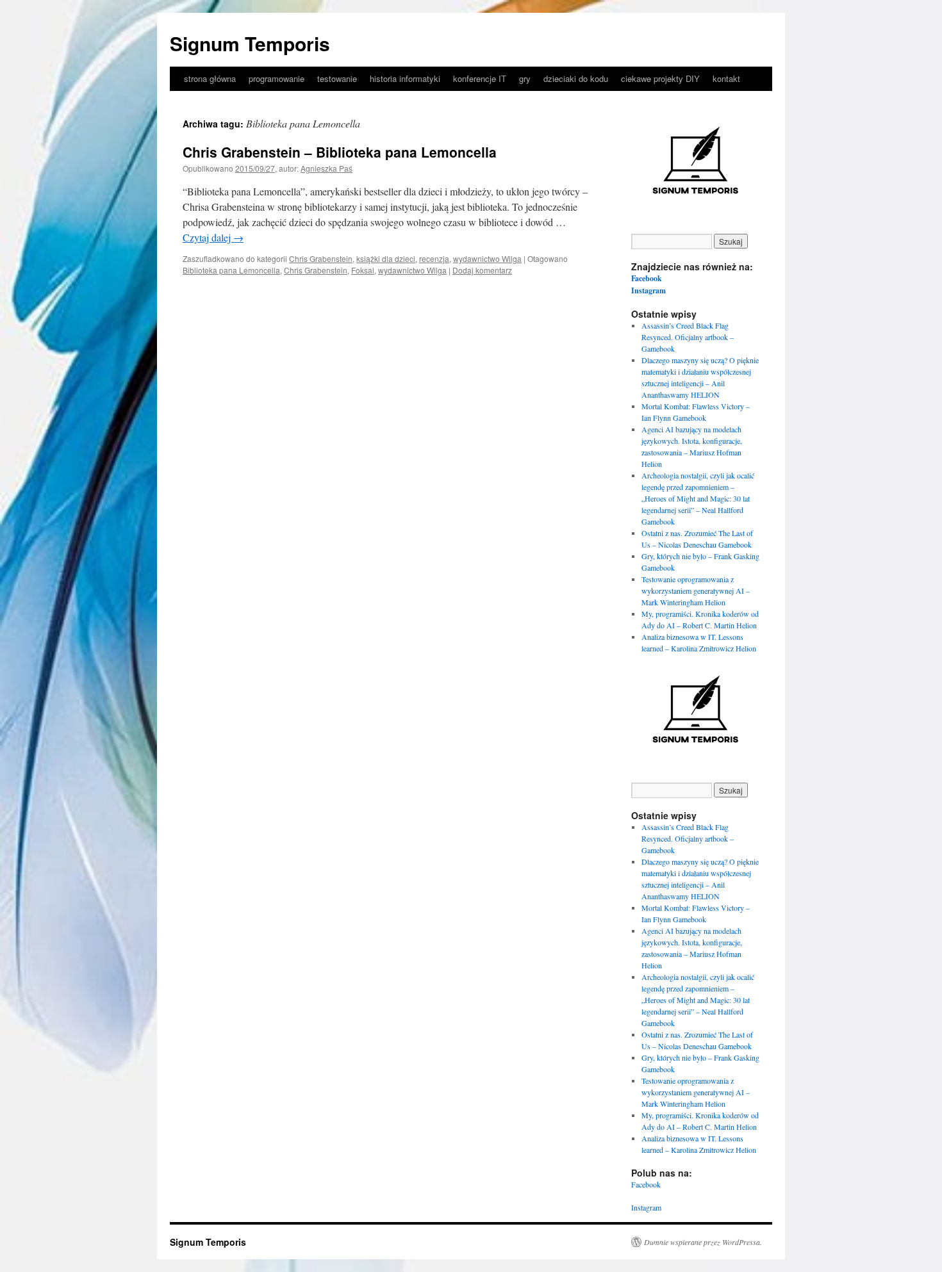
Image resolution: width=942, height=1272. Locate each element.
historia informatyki (405, 78)
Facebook (646, 278)
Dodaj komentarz (482, 270)
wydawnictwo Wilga (487, 258)
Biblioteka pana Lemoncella (231, 270)
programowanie (276, 78)
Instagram (648, 290)
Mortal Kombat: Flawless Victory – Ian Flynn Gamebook (695, 412)
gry (525, 78)
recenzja (434, 258)
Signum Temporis (250, 43)
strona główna (210, 78)
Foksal (362, 270)
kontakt (726, 78)
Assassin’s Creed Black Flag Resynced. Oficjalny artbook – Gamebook (687, 337)
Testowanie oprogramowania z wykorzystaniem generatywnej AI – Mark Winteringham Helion (695, 590)
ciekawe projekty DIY (660, 78)
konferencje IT (479, 78)
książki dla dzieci (385, 258)
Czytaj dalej (213, 237)
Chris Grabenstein (320, 258)
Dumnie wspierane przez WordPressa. (703, 1242)
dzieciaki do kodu (575, 78)
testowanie (337, 78)
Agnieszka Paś (326, 168)
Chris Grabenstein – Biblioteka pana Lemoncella (340, 151)
